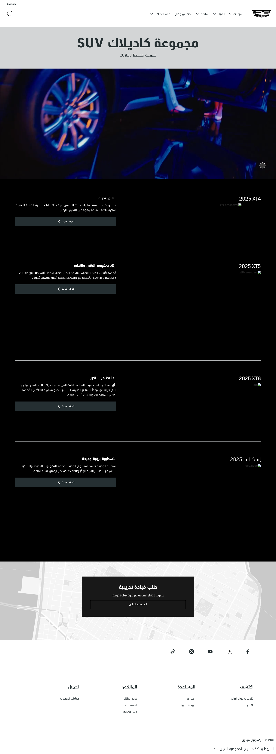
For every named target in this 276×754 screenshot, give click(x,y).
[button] (262, 165)
